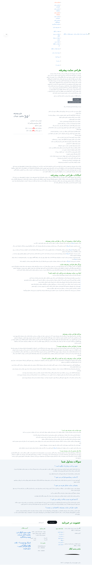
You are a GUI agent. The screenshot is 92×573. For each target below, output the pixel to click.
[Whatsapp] (24, 559)
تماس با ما (58, 65)
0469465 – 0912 (41, 550)
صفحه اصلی (60, 532)
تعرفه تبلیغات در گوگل (55, 48)
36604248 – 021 (41, 547)
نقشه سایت (60, 544)
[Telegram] (26, 559)
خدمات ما (61, 536)
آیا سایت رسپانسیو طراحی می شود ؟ (66, 477)
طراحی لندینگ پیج (56, 24)
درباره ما (58, 61)
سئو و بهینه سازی (56, 27)
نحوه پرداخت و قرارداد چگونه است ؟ (66, 466)
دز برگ (75, 259)
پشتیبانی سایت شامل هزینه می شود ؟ (66, 485)
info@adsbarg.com (41, 546)
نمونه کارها (58, 56)
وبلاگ (62, 540)
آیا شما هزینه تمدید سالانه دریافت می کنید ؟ (64, 499)
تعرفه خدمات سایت (56, 52)
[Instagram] (27, 559)
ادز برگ (72, 243)
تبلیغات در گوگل (57, 31)
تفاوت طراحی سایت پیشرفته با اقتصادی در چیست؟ (61, 507)
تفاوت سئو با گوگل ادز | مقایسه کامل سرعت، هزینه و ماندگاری (23, 535)
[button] (46, 466)
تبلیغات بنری (57, 41)
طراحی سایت (57, 2)
